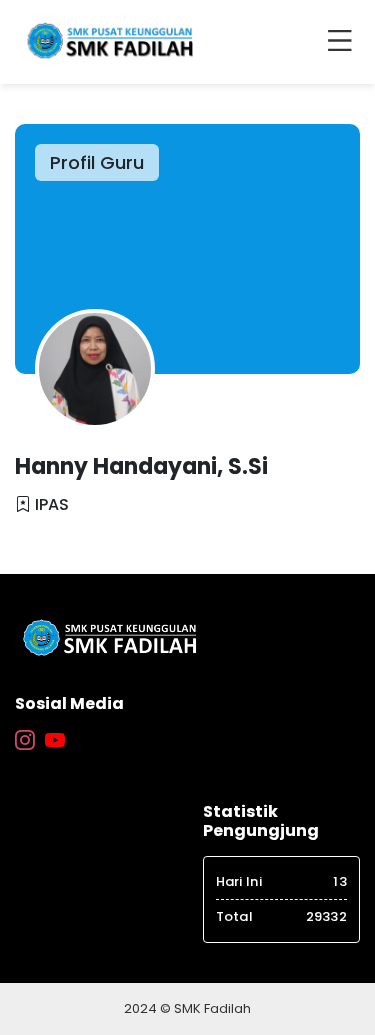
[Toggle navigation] (344, 42)
